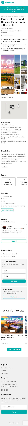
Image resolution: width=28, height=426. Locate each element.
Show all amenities (7, 210)
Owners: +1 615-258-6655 (10, 387)
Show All (14, 241)
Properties (4, 370)
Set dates (14, 281)
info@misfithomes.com (9, 381)
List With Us (4, 373)
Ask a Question (14, 297)
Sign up (14, 412)
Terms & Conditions (6, 368)
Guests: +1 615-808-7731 (10, 384)
